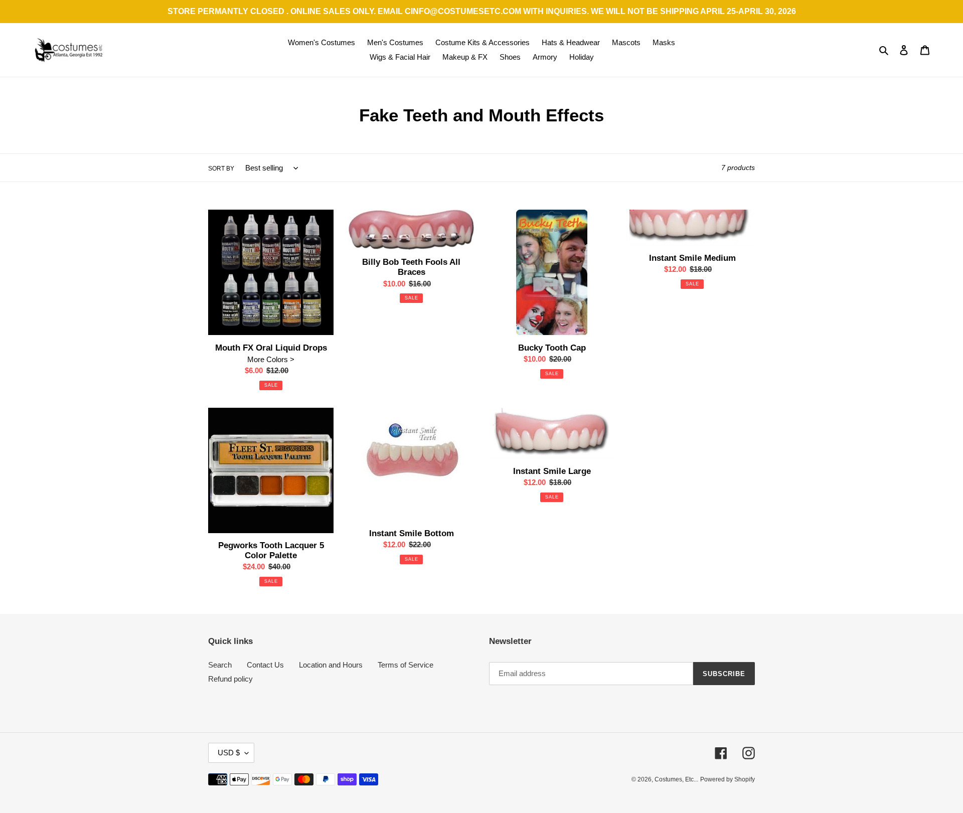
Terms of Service (405, 665)
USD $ (229, 752)
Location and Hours (331, 665)
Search (220, 665)
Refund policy (230, 679)
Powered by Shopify (727, 779)
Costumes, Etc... (676, 779)
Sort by (221, 168)
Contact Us (265, 665)
